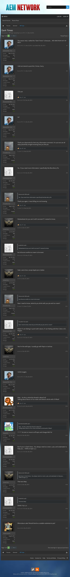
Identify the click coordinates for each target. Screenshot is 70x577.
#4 (67, 122)
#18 (67, 484)
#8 (67, 227)
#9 (67, 255)
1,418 (13, 106)
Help (44, 558)
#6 (67, 173)
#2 (67, 71)
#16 (67, 435)
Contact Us (38, 558)
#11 (67, 306)
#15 (67, 406)
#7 (67, 208)
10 (14, 537)
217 (14, 157)
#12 (67, 337)
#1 (67, 45)
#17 (67, 451)
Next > (14, 36)
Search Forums (6, 20)
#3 (67, 100)
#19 (67, 508)
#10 (67, 278)
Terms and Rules (51, 558)
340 (14, 412)
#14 (67, 376)
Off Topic (11, 33)
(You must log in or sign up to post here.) (58, 547)
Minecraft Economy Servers (20, 574)
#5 (67, 151)
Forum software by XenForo (43, 574)
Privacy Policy (61, 558)
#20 (67, 528)
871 (14, 437)
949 (14, 233)
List (25, 97)
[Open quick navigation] (66, 25)
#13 (67, 351)
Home (32, 558)
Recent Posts (15, 20)
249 (14, 55)
